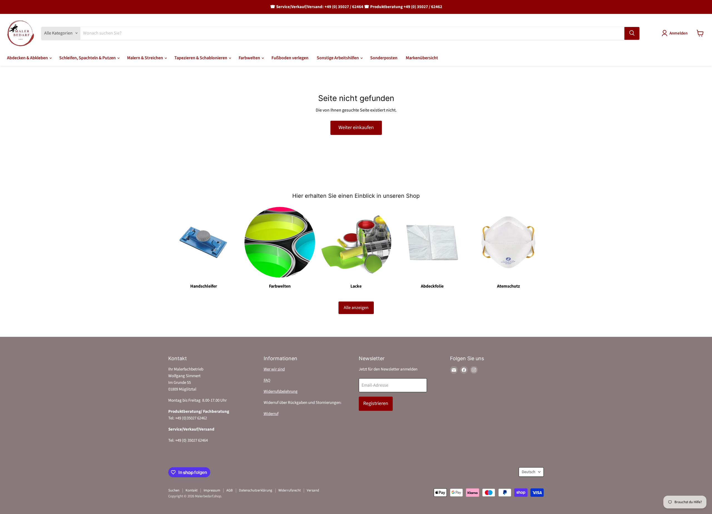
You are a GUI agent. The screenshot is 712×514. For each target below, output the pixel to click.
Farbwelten (250, 58)
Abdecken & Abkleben (28, 58)
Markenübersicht (422, 58)
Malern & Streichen (145, 58)
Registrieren (375, 403)
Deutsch (528, 472)
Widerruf (271, 414)
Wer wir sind (274, 369)
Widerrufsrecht (289, 490)
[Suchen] (631, 33)
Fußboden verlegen (289, 58)
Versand (313, 490)
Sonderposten (383, 58)
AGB (229, 490)
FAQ (267, 380)
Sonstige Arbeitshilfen (338, 58)
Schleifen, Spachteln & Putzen (88, 58)
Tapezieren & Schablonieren (201, 58)
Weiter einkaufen (356, 127)
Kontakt (191, 490)
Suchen (173, 490)
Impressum (212, 490)
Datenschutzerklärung (255, 490)
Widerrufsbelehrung (281, 391)
